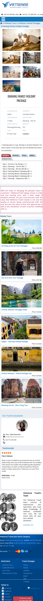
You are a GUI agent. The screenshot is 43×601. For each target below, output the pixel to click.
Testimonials (8, 448)
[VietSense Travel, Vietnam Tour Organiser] (1, 23)
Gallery (32, 155)
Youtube (7, 597)
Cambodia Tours (8, 568)
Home (21, 8)
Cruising (26, 581)
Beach (25, 576)
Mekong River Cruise (9, 573)
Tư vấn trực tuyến (25, 599)
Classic (25, 565)
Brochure (8, 588)
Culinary (26, 570)
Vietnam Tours (7, 565)
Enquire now (6, 159)
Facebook (7, 591)
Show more (21, 486)
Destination (5, 561)
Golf (24, 579)
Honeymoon (27, 573)
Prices (24, 155)
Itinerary (16, 155)
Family (25, 568)
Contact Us (28, 525)
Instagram (8, 600)
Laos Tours (6, 570)
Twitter (7, 594)
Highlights (5, 155)
